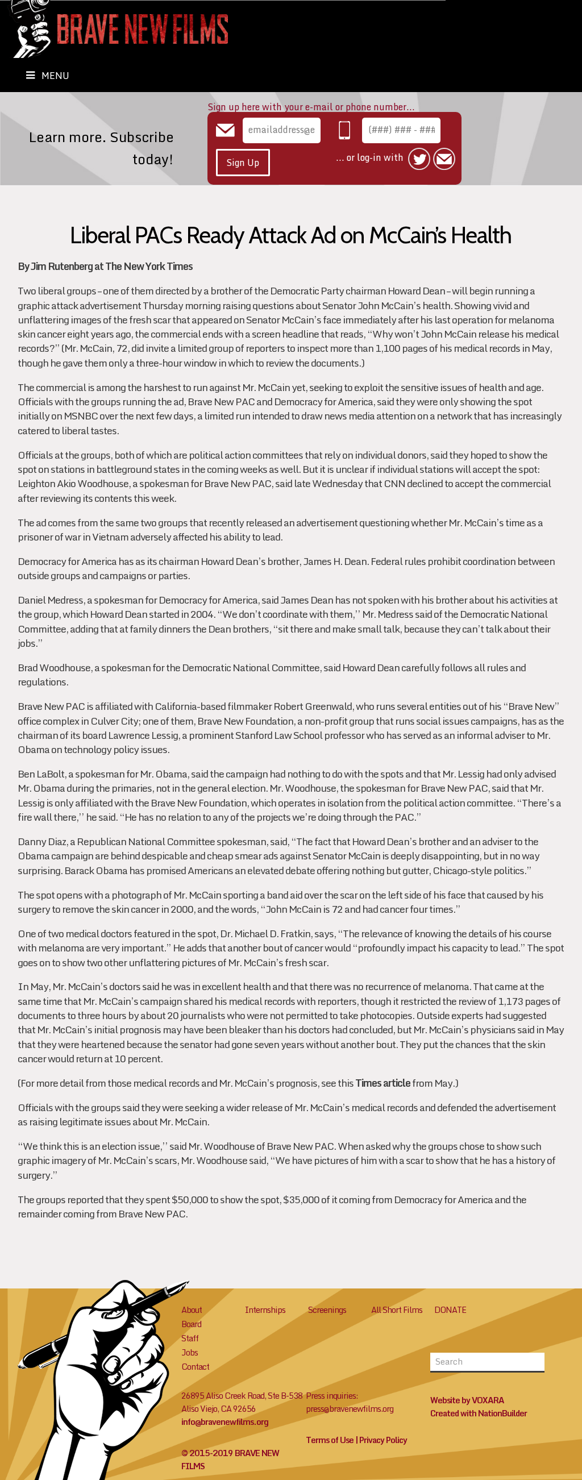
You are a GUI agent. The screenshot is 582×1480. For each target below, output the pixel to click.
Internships (265, 1309)
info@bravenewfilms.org (224, 1421)
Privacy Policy (383, 1439)
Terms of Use (330, 1439)
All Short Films (396, 1309)
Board (191, 1324)
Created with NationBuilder (478, 1413)
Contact (195, 1366)
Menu (55, 75)
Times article (382, 1083)
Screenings (327, 1309)
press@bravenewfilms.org (349, 1408)
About (191, 1309)
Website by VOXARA (467, 1400)
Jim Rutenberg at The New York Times (112, 266)
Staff (189, 1338)
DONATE (450, 1309)
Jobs (189, 1352)
